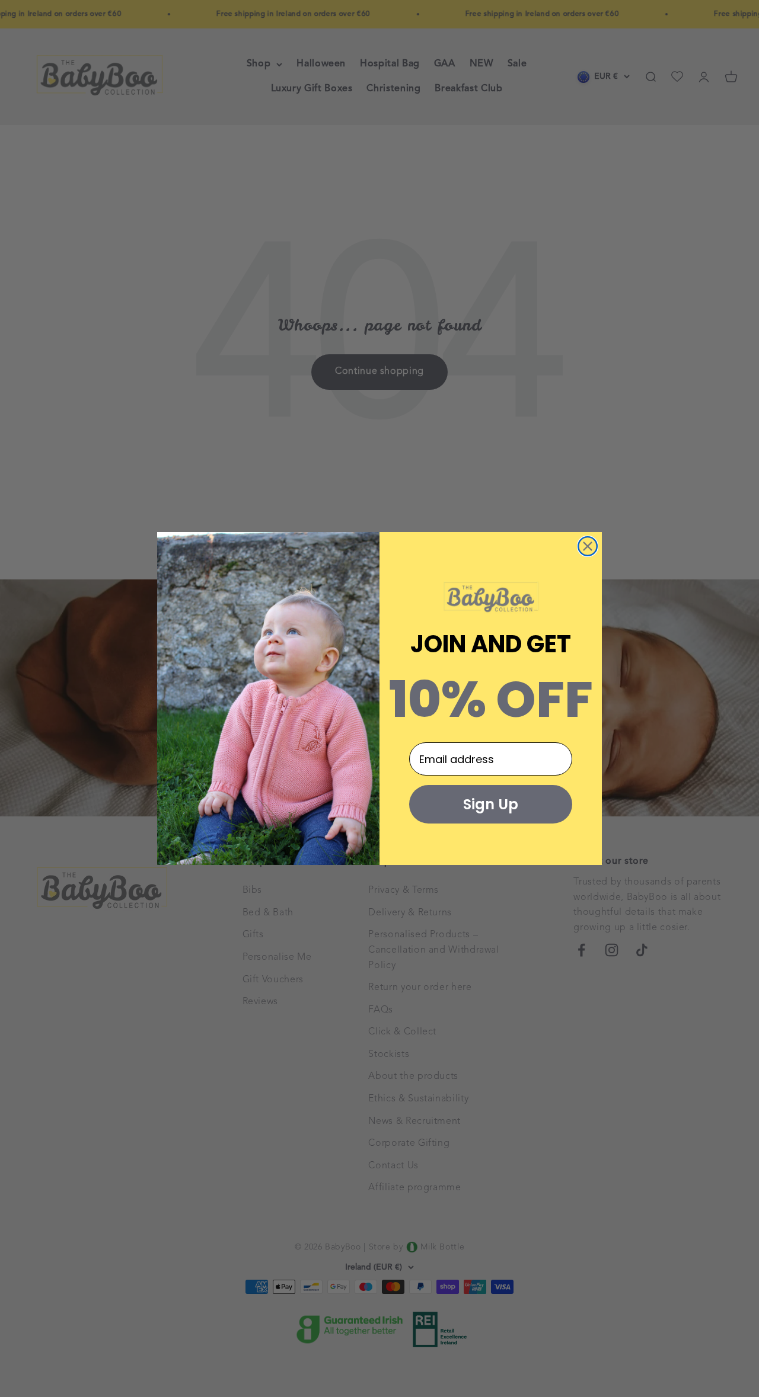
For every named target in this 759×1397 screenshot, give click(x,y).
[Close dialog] (587, 546)
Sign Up (490, 804)
